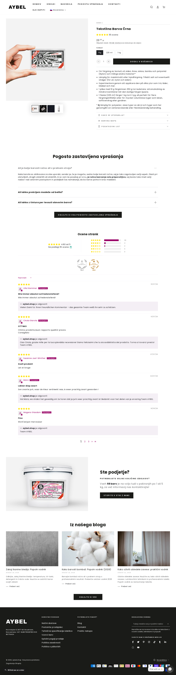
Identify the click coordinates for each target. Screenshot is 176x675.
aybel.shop (16, 660)
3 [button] (88, 441)
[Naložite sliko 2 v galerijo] (43, 108)
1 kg (119, 52)
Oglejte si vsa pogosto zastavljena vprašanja (88, 215)
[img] (24, 284)
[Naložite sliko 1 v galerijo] (35, 108)
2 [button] (84, 441)
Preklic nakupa (84, 631)
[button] (58, 10)
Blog (79, 623)
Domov (99, 23)
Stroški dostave (115, 43)
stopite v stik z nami (117, 495)
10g (99, 52)
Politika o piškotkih (51, 646)
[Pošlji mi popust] (168, 623)
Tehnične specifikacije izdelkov (57, 631)
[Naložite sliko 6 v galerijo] (58, 108)
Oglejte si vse (88, 597)
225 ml (109, 52)
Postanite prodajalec (52, 627)
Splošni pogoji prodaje (53, 638)
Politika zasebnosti (51, 642)
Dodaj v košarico (141, 61)
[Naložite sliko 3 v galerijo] (51, 108)
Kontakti (81, 627)
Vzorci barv (47, 634)
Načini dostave (49, 623)
